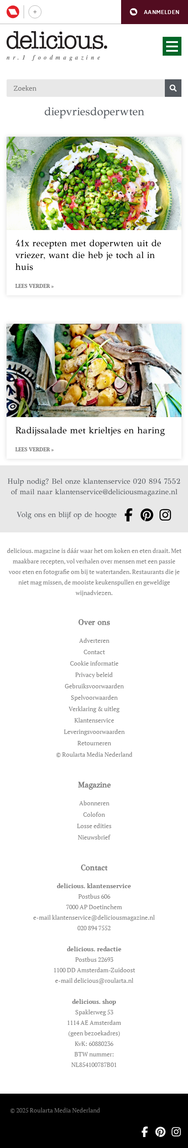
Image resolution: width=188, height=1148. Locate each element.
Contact (94, 652)
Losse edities (94, 826)
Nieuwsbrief (94, 837)
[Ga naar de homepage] (57, 40)
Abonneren (94, 803)
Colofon (94, 814)
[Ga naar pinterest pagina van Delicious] (144, 514)
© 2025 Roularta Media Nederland (55, 1110)
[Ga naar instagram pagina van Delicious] (162, 514)
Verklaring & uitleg (94, 709)
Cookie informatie (94, 663)
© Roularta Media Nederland (94, 754)
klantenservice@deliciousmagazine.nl (116, 491)
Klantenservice (94, 720)
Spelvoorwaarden (94, 697)
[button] (154, 12)
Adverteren (94, 640)
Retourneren (94, 743)
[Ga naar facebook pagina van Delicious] (126, 514)
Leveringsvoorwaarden (94, 731)
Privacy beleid (94, 674)
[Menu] (172, 46)
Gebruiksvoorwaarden (94, 686)
